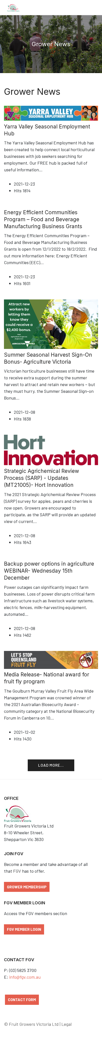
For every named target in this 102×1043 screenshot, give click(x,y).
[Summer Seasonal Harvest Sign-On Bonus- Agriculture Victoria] (51, 323)
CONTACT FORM (22, 999)
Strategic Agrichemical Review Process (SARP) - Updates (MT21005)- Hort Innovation (41, 478)
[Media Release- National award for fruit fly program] (51, 659)
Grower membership (27, 886)
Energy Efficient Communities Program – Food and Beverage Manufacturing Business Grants (43, 219)
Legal (66, 1024)
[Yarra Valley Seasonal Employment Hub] (51, 112)
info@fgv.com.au (25, 977)
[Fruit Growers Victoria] (13, 7)
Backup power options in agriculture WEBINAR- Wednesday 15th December (49, 571)
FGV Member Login (24, 929)
